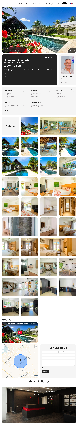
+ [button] (3, 346)
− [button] (3, 348)
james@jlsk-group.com (67, 82)
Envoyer (45, 371)
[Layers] (36, 346)
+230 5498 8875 (66, 81)
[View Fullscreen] (3, 351)
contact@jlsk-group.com (53, 400)
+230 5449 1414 (50, 398)
